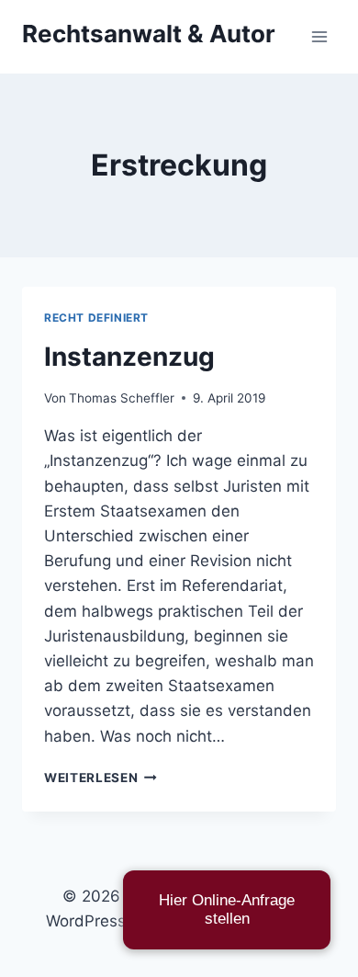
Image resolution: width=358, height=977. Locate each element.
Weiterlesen (100, 777)
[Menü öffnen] (319, 36)
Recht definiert (96, 317)
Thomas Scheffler (121, 398)
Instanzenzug (129, 356)
